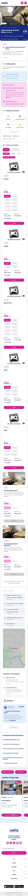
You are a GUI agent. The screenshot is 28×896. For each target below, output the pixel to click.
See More (9, 683)
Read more (8, 97)
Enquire (14, 223)
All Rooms (6, 153)
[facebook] (7, 843)
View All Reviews (14, 727)
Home (2, 27)
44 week (7, 203)
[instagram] (11, 843)
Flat (19, 153)
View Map (25, 39)
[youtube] (20, 843)
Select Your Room (7, 772)
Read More (13, 720)
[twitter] (14, 843)
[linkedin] (17, 843)
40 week (7, 210)
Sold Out (14, 521)
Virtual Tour (21, 772)
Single (13, 153)
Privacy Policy (18, 895)
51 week (7, 196)
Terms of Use (9, 895)
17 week (7, 206)
